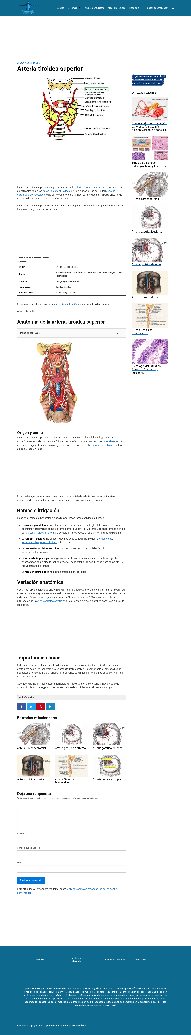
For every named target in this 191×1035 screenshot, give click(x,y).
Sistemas (72, 8)
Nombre (22, 833)
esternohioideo (30, 542)
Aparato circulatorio (94, 8)
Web (19, 863)
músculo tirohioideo (104, 445)
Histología (134, 8)
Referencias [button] (28, 697)
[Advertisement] (95, 36)
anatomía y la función (65, 304)
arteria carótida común (49, 600)
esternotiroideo (48, 542)
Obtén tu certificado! (157, 8)
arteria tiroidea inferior (40, 532)
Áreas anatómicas (116, 8)
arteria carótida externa (88, 187)
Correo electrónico (29, 848)
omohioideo (105, 538)
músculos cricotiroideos (56, 190)
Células (60, 8)
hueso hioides (110, 441)
